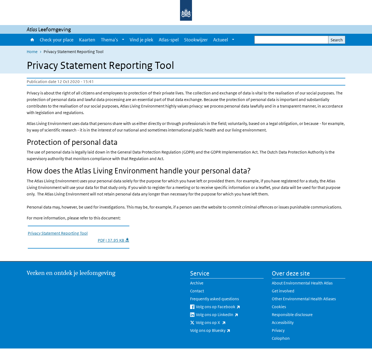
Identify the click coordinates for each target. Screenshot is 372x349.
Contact (197, 290)
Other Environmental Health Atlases (304, 298)
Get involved (283, 290)
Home (32, 40)
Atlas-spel (169, 40)
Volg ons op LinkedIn (230, 314)
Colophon (281, 338)
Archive (196, 283)
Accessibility (283, 322)
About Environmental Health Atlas (302, 283)
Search (337, 39)
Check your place (57, 40)
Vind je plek (141, 40)
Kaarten (87, 40)
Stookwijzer (196, 40)
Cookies (279, 306)
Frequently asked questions (214, 298)
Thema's (109, 40)
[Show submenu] (123, 40)
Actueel (220, 40)
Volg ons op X (225, 322)
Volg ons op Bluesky (224, 330)
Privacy (278, 330)
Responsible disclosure (292, 314)
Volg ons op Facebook (230, 306)
